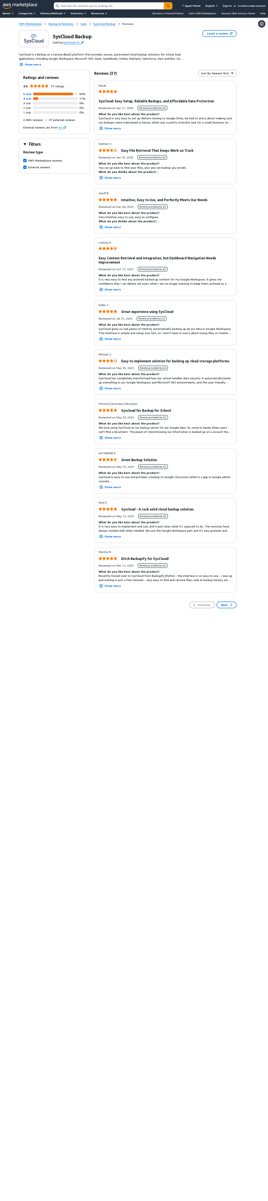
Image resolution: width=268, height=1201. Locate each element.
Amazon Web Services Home (238, 13)
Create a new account (251, 5)
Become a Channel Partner (168, 13)
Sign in (227, 5)
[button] (27, 94)
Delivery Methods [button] (51, 13)
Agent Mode (192, 5)
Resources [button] (97, 13)
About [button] (6, 13)
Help (262, 13)
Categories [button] (25, 13)
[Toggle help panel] (261, 24)
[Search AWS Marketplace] (168, 6)
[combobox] (109, 6)
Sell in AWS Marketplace (202, 13)
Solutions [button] (77, 13)
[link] (128, 24)
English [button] (210, 5)
